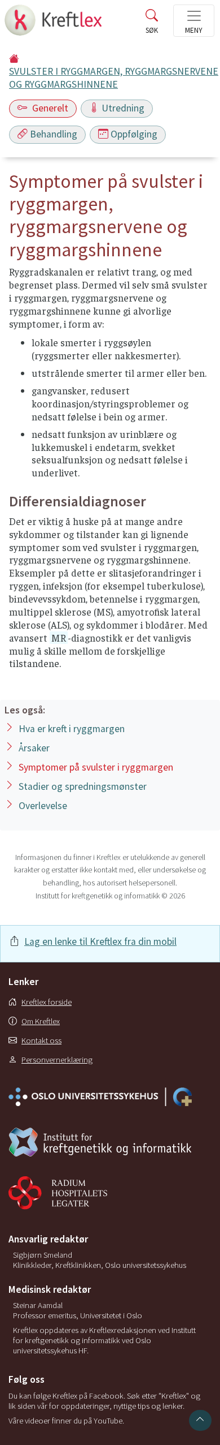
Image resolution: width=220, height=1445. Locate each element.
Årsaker (34, 748)
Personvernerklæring (57, 1060)
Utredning (123, 108)
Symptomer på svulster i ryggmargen (96, 767)
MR (58, 637)
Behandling (53, 134)
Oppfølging (134, 134)
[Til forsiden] (54, 23)
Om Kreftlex (40, 1021)
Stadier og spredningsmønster (83, 786)
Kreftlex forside (46, 1002)
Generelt (49, 108)
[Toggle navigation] (193, 21)
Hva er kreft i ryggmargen (72, 728)
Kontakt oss (41, 1040)
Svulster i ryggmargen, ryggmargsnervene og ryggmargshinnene (113, 78)
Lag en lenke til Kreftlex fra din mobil (100, 941)
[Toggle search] (151, 24)
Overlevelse (43, 805)
